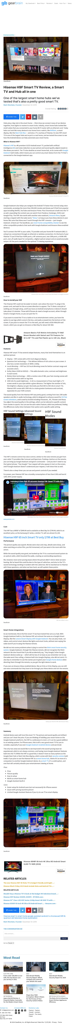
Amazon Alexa (54, 215)
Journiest (37, 1012)
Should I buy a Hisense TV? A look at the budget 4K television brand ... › (31, 894)
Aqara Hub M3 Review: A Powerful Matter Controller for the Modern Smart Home (13, 1000)
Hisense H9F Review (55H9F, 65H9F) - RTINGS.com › (24, 897)
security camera (58, 756)
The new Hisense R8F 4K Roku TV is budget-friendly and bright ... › (29, 883)
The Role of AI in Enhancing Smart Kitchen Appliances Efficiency (58, 1000)
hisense (7, 916)
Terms (60, 1022)
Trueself (31, 1012)
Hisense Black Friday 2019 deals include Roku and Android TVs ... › (29, 886)
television (19, 918)
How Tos (62, 3)
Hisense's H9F (9, 145)
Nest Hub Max (20, 133)
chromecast (55, 916)
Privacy (54, 1022)
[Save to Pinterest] (28, 116)
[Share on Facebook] (11, 116)
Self (27, 974)
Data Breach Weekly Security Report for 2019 (57, 977)
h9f (61, 916)
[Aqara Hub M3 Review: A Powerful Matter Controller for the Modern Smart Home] (13, 989)
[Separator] (40, 116)
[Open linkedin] (19, 1013)
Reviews (49, 3)
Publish (64, 938)
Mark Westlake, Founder (13, 105)
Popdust (31, 1010)
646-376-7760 (6, 1012)
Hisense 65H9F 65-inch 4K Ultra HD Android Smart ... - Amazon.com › (30, 903)
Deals (56, 3)
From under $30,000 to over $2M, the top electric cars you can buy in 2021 (13, 977)
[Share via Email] (34, 117)
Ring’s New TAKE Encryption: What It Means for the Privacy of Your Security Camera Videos (35, 998)
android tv (46, 916)
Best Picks (40, 3)
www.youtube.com (9, 519)
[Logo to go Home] (12, 3)
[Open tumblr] (16, 1013)
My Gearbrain (30, 3)
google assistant (34, 916)
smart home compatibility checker (46, 223)
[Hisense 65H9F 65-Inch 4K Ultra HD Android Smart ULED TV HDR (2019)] (35, 867)
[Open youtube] (25, 1010)
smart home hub (43, 758)
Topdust (37, 1010)
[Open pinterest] (22, 1010)
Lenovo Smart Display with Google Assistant (32, 639)
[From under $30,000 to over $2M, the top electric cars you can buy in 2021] (13, 966)
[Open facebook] (19, 1010)
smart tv (13, 916)
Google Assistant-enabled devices (38, 745)
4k (64, 916)
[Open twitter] (16, 1010)
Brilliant (53, 130)
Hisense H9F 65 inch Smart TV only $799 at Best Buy (34, 537)
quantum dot (9, 918)
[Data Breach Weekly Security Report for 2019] (58, 966)
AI (14, 148)
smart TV (45, 761)
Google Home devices (54, 660)
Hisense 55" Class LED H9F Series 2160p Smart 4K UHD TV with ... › (29, 900)
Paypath (31, 1014)
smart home (22, 916)
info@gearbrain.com (8, 1010)
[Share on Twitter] (22, 116)
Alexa (35, 218)
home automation (30, 918)
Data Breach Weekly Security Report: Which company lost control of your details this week (34, 978)
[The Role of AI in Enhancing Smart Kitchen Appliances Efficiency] (58, 989)
